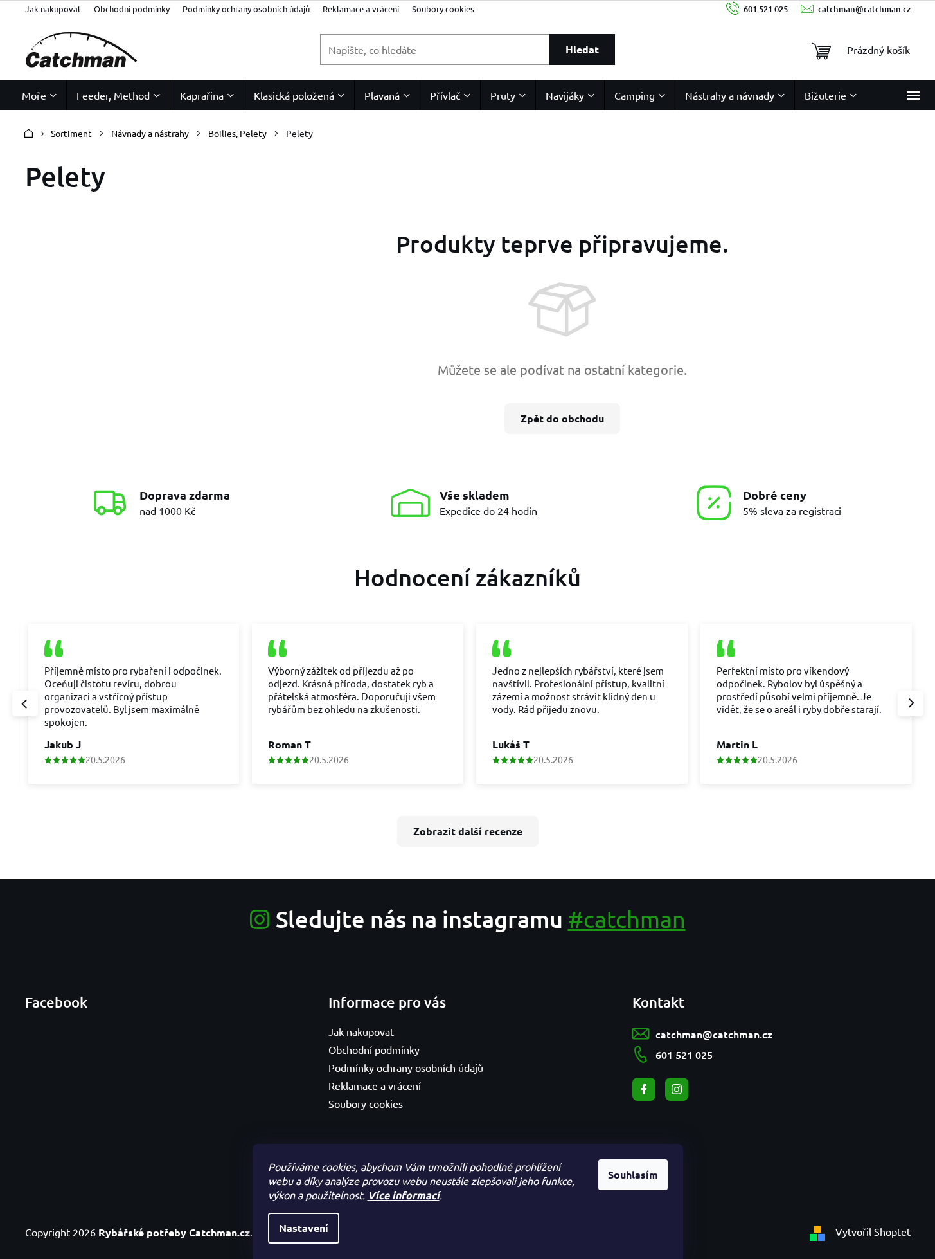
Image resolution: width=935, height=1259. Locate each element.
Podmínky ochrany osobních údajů (246, 8)
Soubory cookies (443, 8)
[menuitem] (39, 95)
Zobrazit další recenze (467, 831)
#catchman (627, 918)
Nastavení (303, 1228)
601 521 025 (684, 1054)
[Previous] (25, 703)
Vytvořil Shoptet (873, 1231)
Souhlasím (633, 1174)
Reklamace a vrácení (361, 8)
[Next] (910, 703)
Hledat (582, 49)
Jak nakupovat (53, 8)
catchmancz (676, 1089)
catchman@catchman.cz (713, 1034)
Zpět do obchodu (562, 418)
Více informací (404, 1195)
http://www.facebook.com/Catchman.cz (643, 1089)
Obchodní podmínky (132, 8)
